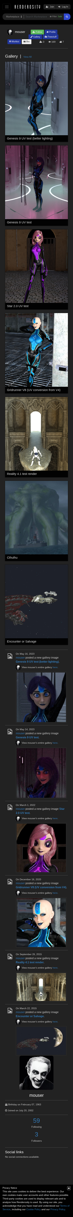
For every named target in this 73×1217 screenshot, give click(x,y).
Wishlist (15, 41)
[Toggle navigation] (7, 7)
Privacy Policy (57, 1209)
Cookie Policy (33, 1209)
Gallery (36, 36)
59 (36, 1120)
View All (27, 56)
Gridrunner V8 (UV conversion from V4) (33, 390)
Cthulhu (12, 557)
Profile (52, 32)
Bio (28, 41)
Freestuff (52, 36)
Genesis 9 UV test (19, 222)
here (55, 667)
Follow (38, 32)
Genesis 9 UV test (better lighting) (30, 138)
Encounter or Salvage (21, 641)
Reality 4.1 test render (22, 474)
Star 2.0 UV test (18, 306)
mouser (20, 657)
